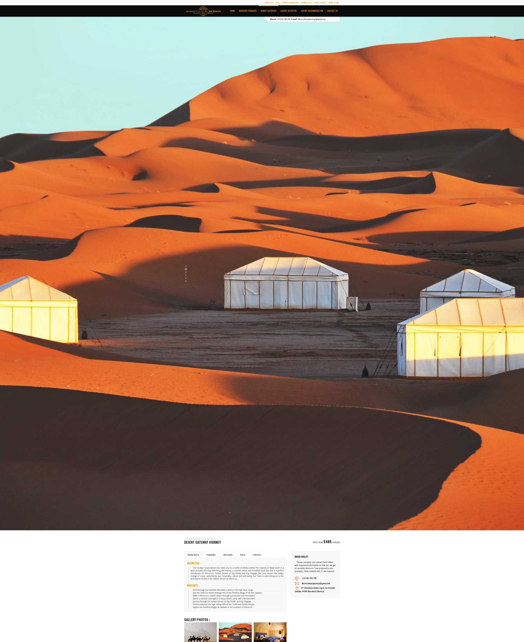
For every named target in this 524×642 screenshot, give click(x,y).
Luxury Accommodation (312, 10)
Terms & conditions (290, 3)
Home (232, 10)
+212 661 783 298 (283, 19)
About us (269, 3)
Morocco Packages (248, 10)
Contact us (332, 10)
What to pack (320, 3)
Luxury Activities (288, 10)
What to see (334, 3)
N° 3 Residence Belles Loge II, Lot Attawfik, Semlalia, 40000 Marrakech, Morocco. (315, 589)
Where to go (306, 3)
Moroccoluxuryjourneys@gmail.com (311, 19)
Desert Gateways (268, 10)
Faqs (277, 3)
